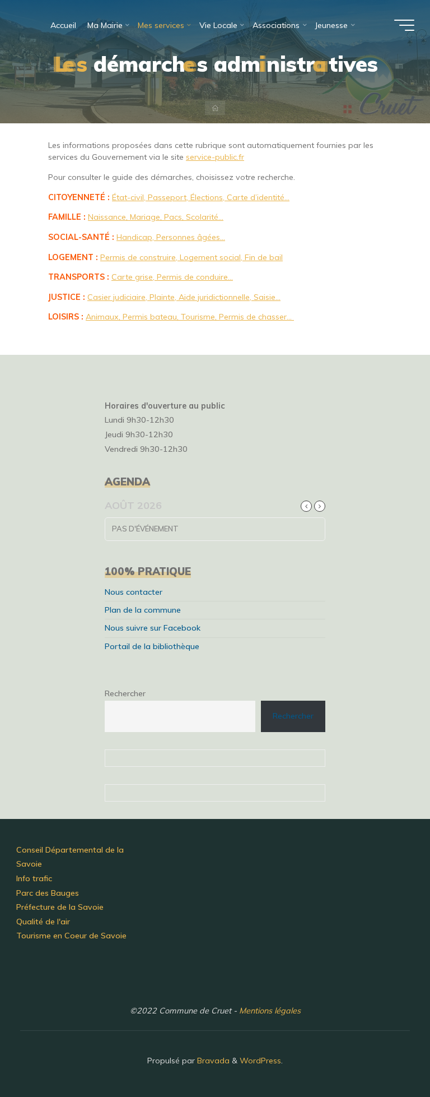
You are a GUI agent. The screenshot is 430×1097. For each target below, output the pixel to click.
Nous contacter (133, 592)
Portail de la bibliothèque (152, 646)
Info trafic (34, 878)
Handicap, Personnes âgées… (170, 237)
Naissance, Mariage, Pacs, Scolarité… (155, 217)
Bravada (212, 1061)
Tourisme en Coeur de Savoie (71, 936)
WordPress (260, 1061)
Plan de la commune (143, 610)
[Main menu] (404, 25)
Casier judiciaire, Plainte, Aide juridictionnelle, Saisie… (184, 296)
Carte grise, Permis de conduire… (172, 277)
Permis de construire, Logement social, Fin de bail (191, 257)
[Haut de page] (386, 1053)
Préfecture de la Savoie (60, 907)
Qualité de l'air (43, 922)
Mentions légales (270, 1011)
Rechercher (125, 693)
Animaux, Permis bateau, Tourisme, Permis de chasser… (190, 317)
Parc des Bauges (47, 893)
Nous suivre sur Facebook (152, 628)
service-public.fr (215, 157)
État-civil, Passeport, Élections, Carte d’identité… (200, 197)
